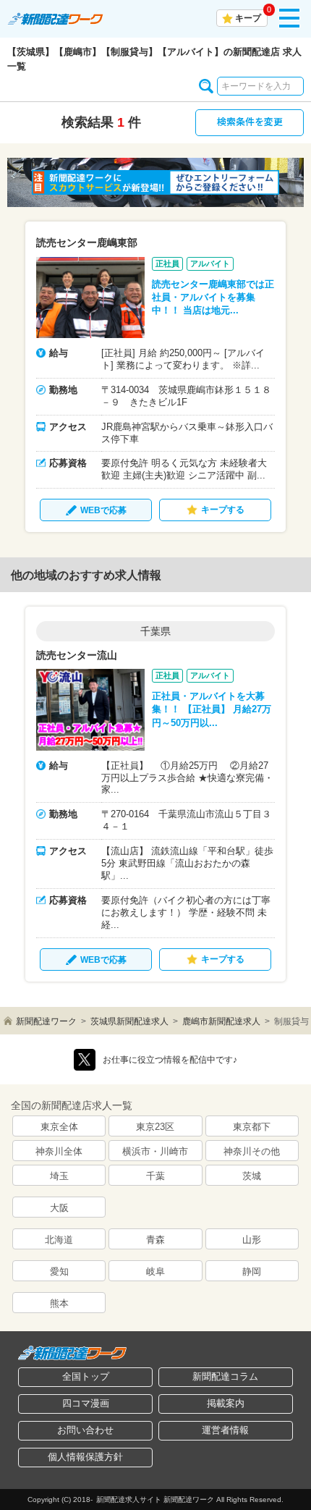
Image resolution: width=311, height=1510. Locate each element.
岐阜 (155, 1271)
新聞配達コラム (225, 1376)
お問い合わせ (85, 1430)
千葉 (155, 1176)
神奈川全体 (58, 1151)
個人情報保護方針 (85, 1456)
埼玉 (59, 1176)
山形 (251, 1239)
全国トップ (85, 1376)
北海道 (59, 1239)
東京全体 (59, 1126)
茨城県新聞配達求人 (129, 1021)
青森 (155, 1239)
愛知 (59, 1271)
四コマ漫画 (85, 1403)
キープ (248, 18)
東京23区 (155, 1126)
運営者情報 (225, 1430)
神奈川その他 (251, 1151)
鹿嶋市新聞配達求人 (221, 1021)
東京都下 (251, 1126)
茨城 (251, 1176)
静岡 (251, 1271)
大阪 (59, 1207)
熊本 (59, 1303)
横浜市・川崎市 (155, 1151)
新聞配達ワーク (46, 1021)
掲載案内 (225, 1403)
